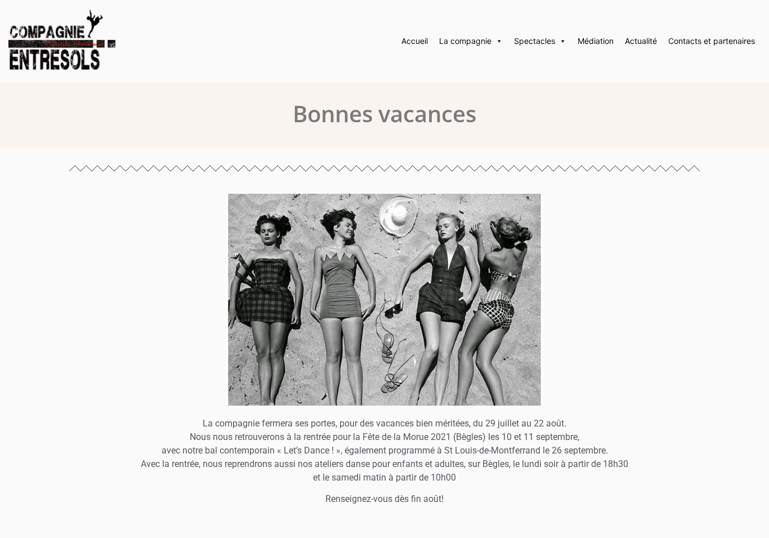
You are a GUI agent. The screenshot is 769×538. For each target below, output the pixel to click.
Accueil (414, 41)
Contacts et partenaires (711, 41)
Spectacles (534, 41)
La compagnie (465, 41)
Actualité (641, 41)
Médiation (596, 41)
